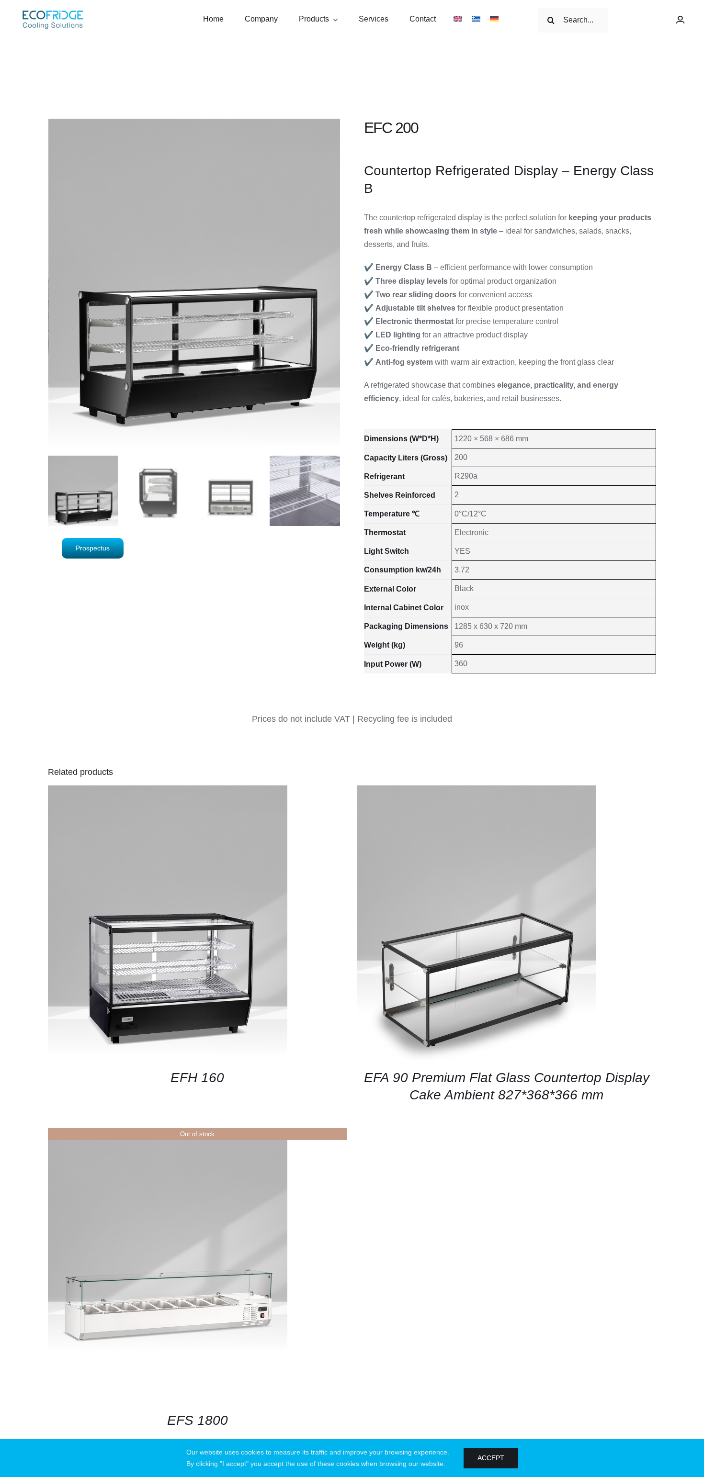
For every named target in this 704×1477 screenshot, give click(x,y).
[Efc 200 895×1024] (194, 286)
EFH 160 (197, 1077)
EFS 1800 (197, 1420)
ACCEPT (490, 1458)
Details (167, 924)
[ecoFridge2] (53, 11)
